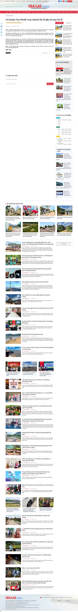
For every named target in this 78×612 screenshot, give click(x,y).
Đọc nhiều (59, 23)
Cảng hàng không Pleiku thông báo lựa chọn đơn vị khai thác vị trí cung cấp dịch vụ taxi (63, 185)
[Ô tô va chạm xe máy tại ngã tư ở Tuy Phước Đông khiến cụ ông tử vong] (13, 352)
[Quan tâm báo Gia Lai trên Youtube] (63, 1)
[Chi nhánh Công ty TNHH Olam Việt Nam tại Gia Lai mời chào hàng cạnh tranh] (59, 175)
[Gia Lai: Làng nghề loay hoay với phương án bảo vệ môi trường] (13, 312)
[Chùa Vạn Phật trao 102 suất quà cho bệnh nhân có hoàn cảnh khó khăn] (13, 463)
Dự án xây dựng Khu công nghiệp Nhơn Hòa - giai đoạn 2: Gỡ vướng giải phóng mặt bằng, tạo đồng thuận (38, 243)
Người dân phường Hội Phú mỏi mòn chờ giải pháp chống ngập (67, 49)
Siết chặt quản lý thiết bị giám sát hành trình (64, 218)
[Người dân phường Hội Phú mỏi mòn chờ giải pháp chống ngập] (58, 49)
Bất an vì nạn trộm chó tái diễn (31, 568)
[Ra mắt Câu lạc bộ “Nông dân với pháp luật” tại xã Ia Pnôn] (46, 366)
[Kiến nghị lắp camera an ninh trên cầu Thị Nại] (13, 286)
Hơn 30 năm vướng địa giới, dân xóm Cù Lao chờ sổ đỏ (67, 55)
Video (8, 1)
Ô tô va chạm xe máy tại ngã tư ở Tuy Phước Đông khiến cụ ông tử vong (38, 348)
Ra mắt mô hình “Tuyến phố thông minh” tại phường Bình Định (37, 322)
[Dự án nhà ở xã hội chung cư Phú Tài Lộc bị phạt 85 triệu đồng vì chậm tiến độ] (58, 27)
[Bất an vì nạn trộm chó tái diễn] (13, 572)
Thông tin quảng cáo (63, 150)
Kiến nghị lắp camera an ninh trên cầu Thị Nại (35, 282)
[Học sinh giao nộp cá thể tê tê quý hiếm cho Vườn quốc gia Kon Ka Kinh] (13, 546)
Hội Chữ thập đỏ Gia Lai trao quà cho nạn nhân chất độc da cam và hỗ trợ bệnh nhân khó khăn (36, 582)
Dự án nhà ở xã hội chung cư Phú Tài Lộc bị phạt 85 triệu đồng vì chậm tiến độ (63, 28)
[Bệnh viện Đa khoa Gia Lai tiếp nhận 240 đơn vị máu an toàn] (13, 489)
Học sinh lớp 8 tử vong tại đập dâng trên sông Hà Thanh (36, 295)
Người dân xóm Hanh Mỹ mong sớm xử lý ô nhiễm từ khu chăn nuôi (13, 510)
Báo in (18, 1)
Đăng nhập (70, 1)
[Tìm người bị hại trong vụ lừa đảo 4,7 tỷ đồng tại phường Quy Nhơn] (13, 384)
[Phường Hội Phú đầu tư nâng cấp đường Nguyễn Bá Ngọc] (13, 437)
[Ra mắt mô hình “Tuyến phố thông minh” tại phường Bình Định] (13, 325)
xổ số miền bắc (58, 242)
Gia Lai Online (14, 597)
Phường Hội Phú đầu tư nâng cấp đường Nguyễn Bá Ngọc (36, 433)
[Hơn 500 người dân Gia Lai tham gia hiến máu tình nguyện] (30, 211)
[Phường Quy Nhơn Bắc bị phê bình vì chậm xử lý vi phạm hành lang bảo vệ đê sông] (58, 41)
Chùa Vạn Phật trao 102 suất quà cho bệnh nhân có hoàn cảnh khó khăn (36, 459)
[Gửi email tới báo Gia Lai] (66, 1)
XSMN (70, 242)
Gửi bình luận (50, 83)
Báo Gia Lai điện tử (39, 6)
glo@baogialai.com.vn (12, 603)
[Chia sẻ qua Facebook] (1, 23)
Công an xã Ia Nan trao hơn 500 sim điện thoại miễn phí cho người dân (37, 406)
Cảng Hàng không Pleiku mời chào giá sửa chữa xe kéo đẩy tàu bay (63, 156)
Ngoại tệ (58, 127)
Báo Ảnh (13, 1)
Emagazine (39, 1)
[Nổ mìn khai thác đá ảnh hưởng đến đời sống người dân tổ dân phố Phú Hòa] (13, 273)
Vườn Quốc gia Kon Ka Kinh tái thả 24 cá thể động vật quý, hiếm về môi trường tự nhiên (37, 256)
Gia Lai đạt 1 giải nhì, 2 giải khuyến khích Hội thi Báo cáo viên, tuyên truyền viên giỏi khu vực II (63, 97)
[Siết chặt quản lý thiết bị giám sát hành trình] (64, 211)
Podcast (24, 1)
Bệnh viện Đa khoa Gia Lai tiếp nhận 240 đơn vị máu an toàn (38, 485)
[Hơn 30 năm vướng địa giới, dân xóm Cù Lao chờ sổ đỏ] (58, 55)
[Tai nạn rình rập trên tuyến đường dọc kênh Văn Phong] (13, 520)
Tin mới (68, 23)
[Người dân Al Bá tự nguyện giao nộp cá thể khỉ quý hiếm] (13, 533)
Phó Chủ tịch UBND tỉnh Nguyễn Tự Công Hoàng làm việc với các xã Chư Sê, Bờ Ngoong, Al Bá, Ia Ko (63, 72)
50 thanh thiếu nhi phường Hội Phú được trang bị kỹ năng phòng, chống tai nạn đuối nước (37, 420)
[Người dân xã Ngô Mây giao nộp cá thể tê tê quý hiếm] (46, 502)
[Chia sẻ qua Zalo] (1, 26)
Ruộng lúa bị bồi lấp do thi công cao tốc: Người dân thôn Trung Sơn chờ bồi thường (30, 235)
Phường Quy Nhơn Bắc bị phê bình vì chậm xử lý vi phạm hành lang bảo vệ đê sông (63, 42)
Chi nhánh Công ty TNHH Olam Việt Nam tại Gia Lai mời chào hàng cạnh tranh (63, 176)
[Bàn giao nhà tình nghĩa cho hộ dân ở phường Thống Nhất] (13, 366)
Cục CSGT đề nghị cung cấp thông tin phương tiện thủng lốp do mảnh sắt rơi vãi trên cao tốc (29, 510)
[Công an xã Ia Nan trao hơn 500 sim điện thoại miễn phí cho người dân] (13, 410)
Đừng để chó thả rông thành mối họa (32, 334)
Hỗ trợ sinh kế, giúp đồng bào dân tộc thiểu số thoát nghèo (67, 80)
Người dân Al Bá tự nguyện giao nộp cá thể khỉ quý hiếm (67, 88)
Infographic (46, 1)
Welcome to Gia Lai (31, 1)
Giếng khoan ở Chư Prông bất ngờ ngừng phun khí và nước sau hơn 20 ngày (37, 446)
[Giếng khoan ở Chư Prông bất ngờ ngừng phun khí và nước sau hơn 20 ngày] (13, 450)
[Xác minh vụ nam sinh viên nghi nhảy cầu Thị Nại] (29, 366)
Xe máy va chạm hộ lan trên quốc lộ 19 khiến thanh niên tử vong (36, 555)
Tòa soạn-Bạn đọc (9, 15)
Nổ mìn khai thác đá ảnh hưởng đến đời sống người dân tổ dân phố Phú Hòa (36, 269)
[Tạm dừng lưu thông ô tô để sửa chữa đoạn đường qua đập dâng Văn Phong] (58, 35)
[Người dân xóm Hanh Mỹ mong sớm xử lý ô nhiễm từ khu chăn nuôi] (13, 502)
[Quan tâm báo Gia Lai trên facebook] (59, 1)
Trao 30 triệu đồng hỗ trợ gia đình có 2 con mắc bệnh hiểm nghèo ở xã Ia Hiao (37, 393)
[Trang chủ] (7, 12)
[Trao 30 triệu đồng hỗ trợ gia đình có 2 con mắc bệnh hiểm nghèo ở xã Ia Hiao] (13, 397)
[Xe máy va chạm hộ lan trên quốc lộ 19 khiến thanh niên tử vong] (13, 559)
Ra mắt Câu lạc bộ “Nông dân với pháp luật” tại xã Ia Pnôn (46, 374)
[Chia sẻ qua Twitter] (1, 29)
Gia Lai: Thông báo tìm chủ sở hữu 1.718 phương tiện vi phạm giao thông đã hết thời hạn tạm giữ (63, 166)
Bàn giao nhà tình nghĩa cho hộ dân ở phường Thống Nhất (13, 374)
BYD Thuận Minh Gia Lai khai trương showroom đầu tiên (63, 194)
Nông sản (58, 117)
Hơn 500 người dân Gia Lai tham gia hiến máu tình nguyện (30, 218)
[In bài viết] (1, 35)
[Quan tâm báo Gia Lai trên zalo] (61, 1)
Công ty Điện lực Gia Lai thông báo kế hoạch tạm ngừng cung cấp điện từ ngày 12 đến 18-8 (36, 472)
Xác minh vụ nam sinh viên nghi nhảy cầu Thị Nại (29, 373)
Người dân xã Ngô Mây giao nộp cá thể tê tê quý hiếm (46, 509)
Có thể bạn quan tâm (15, 203)
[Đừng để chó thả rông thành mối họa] (13, 339)
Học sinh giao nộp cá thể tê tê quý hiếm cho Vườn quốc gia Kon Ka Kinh (37, 542)
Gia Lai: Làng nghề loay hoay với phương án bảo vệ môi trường (37, 309)
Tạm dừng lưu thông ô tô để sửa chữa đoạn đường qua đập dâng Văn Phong (67, 35)
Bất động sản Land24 (65, 242)
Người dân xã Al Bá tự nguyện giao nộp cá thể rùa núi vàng (63, 107)
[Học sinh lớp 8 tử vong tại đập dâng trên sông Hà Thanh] (13, 299)
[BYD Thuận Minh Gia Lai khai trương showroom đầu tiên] (59, 193)
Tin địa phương (63, 62)
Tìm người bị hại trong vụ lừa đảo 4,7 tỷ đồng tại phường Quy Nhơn (36, 380)
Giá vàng (58, 136)
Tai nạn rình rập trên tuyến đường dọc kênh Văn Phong (36, 516)
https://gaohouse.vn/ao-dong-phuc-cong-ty (63, 244)
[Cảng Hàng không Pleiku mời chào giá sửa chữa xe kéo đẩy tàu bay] (59, 155)
